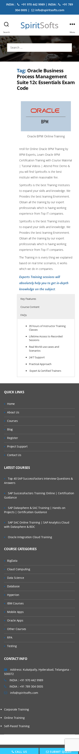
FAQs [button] (23, 315)
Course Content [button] (30, 307)
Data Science (15, 578)
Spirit (39, 25)
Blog (10, 429)
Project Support (17, 446)
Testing (12, 646)
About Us (13, 412)
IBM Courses (15, 603)
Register (12, 438)
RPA (9, 637)
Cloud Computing (18, 569)
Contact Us (14, 455)
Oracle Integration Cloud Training (30, 537)
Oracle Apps (15, 620)
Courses (12, 421)
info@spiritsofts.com (49, 10)
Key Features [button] (28, 299)
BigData (12, 561)
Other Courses (16, 629)
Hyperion (13, 595)
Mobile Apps (15, 612)
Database (13, 586)
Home (11, 404)
